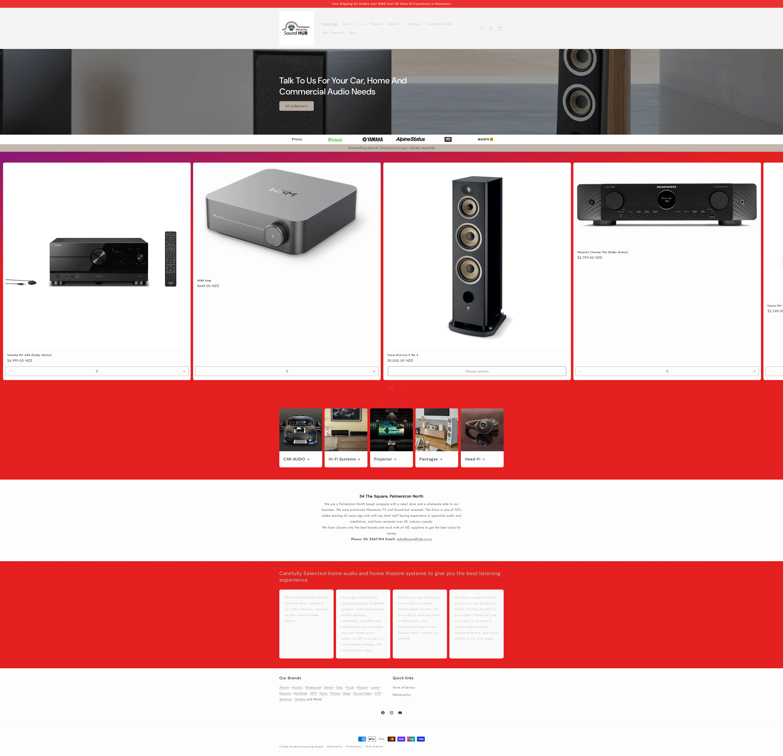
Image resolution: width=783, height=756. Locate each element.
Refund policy (402, 695)
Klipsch (362, 687)
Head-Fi (472, 459)
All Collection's (296, 106)
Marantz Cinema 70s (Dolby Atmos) (602, 252)
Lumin (375, 687)
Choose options (477, 371)
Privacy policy (354, 746)
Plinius (335, 693)
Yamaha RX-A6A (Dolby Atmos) (29, 355)
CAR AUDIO (294, 459)
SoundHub (295, 746)
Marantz (285, 693)
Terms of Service (404, 687)
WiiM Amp (204, 280)
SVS (378, 693)
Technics (285, 699)
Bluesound (313, 687)
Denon (329, 687)
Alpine (284, 687)
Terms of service (374, 746)
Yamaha (300, 699)
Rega (347, 693)
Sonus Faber (363, 693)
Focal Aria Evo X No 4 (402, 355)
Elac (339, 687)
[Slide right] (400, 387)
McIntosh (300, 693)
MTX (313, 693)
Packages (428, 459)
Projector (383, 459)
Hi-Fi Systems (342, 459)
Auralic (297, 687)
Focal (350, 687)
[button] (348, 24)
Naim (323, 693)
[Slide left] (382, 387)
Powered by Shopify (312, 746)
